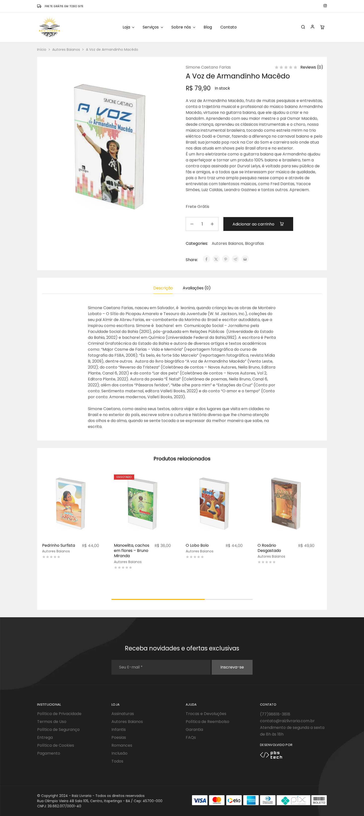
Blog (208, 27)
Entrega (45, 737)
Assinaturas (122, 714)
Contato (228, 27)
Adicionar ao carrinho (254, 224)
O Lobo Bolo (197, 545)
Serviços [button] (151, 27)
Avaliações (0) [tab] (197, 288)
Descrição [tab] (163, 288)
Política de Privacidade (59, 714)
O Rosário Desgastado (269, 548)
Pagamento (48, 753)
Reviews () (311, 67)
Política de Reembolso (207, 721)
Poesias (118, 737)
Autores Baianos (66, 49)
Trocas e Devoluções (206, 714)
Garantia (194, 729)
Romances (121, 745)
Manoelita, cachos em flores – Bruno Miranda (131, 551)
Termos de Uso (51, 721)
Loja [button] (126, 27)
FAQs (191, 737)
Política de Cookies (55, 745)
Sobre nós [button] (181, 27)
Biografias (254, 243)
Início (41, 49)
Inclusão (119, 753)
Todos (117, 761)
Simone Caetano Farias (208, 67)
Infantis (118, 729)
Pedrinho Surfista (58, 545)
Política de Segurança (58, 729)
